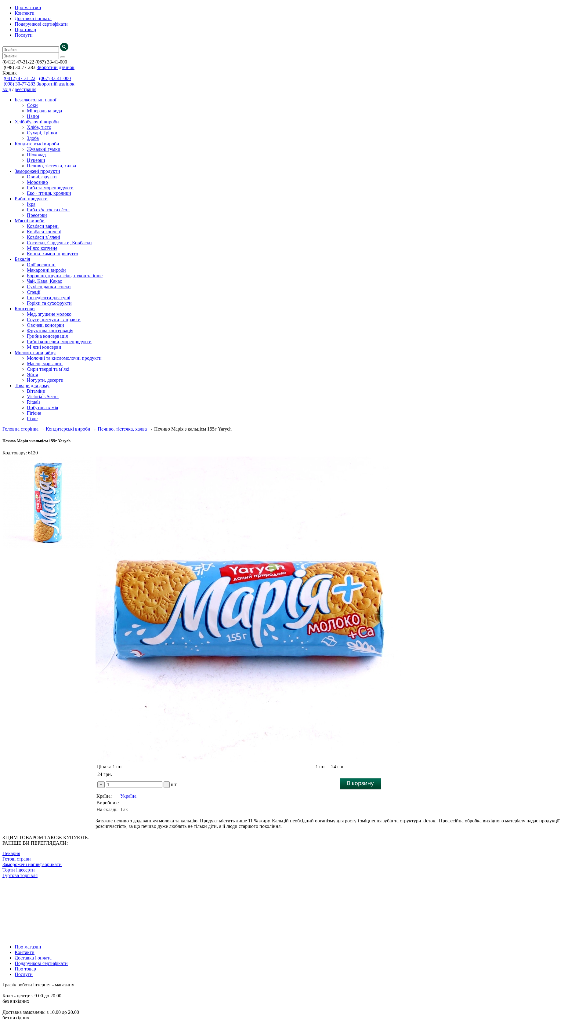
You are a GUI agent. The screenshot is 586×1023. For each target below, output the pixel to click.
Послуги (24, 35)
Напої (33, 116)
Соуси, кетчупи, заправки (54, 319)
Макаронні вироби (46, 270)
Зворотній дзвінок (55, 67)
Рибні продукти (31, 198)
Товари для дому (32, 385)
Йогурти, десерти (45, 380)
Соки (32, 105)
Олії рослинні (41, 264)
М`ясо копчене (42, 248)
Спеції (33, 292)
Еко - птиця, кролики (49, 193)
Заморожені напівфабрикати (32, 864)
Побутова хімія (42, 407)
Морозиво (37, 182)
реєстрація (25, 89)
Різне (32, 418)
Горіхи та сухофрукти (49, 303)
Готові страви (16, 858)
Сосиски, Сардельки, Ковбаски (59, 242)
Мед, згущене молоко (49, 314)
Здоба (33, 138)
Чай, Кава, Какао (44, 281)
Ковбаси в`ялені (43, 237)
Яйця (32, 374)
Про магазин (28, 7)
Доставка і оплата (33, 18)
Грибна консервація (47, 336)
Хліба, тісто (39, 127)
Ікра (31, 204)
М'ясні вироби (30, 220)
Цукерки (36, 160)
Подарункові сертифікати (41, 24)
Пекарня (11, 853)
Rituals (33, 402)
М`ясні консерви (44, 347)
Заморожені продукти (37, 171)
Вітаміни (36, 391)
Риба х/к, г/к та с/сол (48, 209)
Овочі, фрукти (42, 176)
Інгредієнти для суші (48, 297)
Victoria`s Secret (43, 396)
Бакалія (22, 259)
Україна (128, 796)
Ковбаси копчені (44, 231)
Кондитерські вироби (37, 143)
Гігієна (34, 413)
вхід (6, 89)
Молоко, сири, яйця (35, 352)
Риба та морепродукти (50, 187)
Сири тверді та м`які (48, 369)
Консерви (25, 308)
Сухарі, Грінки (42, 132)
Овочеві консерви (45, 325)
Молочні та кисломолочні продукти (64, 358)
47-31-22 (19, 78)
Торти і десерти (18, 869)
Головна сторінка (20, 428)
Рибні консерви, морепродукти (59, 341)
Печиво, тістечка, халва (51, 165)
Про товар (25, 29)
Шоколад (36, 154)
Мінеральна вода (44, 110)
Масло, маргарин (45, 363)
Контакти (24, 13)
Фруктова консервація (50, 330)
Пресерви (37, 215)
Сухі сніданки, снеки (49, 286)
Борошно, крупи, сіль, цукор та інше (65, 275)
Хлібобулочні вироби (37, 121)
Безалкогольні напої (35, 99)
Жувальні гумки (43, 149)
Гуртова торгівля (20, 875)
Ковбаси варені (43, 226)
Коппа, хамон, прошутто (52, 253)
